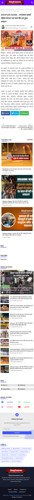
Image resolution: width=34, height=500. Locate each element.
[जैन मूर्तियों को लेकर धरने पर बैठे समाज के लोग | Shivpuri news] (4, 343)
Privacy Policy (6, 389)
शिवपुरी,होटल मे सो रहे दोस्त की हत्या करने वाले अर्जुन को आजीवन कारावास (16, 170)
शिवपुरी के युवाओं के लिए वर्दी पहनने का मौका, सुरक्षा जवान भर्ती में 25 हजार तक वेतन (21, 332)
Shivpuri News (10, 9)
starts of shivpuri (16, 461)
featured (13, 455)
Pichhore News (26, 448)
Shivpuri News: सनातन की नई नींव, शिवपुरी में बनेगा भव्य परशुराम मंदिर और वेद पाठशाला (16, 234)
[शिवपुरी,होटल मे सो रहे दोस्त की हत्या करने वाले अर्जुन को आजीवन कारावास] (4, 360)
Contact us (23, 489)
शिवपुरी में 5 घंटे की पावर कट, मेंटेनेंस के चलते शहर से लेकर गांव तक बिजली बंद (21, 315)
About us (4, 385)
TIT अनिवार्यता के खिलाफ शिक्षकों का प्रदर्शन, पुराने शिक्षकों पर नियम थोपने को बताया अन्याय (21, 298)
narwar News (5, 461)
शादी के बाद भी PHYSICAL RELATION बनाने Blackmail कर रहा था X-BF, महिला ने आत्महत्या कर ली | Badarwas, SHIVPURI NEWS (21, 308)
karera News (21, 455)
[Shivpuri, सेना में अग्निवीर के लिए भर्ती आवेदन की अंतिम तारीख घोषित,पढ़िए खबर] (4, 325)
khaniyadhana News (7, 458)
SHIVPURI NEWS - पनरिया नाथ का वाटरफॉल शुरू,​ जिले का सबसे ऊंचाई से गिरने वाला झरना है (22, 350)
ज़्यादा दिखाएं (30, 140)
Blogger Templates (14, 495)
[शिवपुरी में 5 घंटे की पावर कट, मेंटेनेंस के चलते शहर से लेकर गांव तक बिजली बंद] (4, 317)
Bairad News (16, 448)
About (15, 489)
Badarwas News (6, 448)
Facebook (6, 113)
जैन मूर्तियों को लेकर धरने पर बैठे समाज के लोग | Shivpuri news (21, 341)
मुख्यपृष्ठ (2, 9)
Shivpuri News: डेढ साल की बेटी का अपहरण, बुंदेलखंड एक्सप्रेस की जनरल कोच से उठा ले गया (15, 202)
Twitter (16, 113)
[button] (32, 3)
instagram (10, 407)
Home (10, 489)
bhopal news (5, 455)
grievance (22, 492)
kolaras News (19, 458)
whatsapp (27, 402)
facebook (10, 402)
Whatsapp (25, 113)
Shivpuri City (14, 452)
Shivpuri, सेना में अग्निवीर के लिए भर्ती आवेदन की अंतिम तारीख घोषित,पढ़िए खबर (21, 324)
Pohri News (5, 452)
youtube (26, 407)
